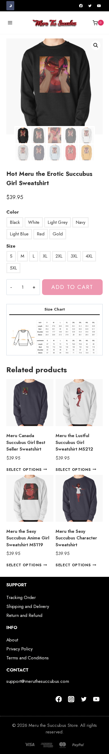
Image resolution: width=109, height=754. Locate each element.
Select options (24, 469)
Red (40, 234)
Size (10, 246)
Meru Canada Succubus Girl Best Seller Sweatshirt (25, 442)
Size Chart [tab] (54, 309)
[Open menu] (10, 23)
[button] (96, 45)
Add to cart (72, 287)
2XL (59, 256)
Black (15, 222)
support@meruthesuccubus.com (37, 681)
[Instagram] (71, 699)
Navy (80, 222)
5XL (13, 268)
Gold (58, 234)
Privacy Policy (19, 649)
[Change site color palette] (10, 5)
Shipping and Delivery (27, 606)
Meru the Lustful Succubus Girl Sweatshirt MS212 (74, 442)
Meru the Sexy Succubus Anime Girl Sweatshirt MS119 (27, 538)
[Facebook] (81, 5)
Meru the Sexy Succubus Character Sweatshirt (76, 538)
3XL (74, 256)
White (33, 222)
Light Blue (19, 234)
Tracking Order (21, 597)
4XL (89, 256)
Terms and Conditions (27, 658)
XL (45, 256)
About (12, 640)
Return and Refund (24, 615)
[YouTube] (99, 5)
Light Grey (57, 222)
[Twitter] (90, 5)
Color (12, 212)
